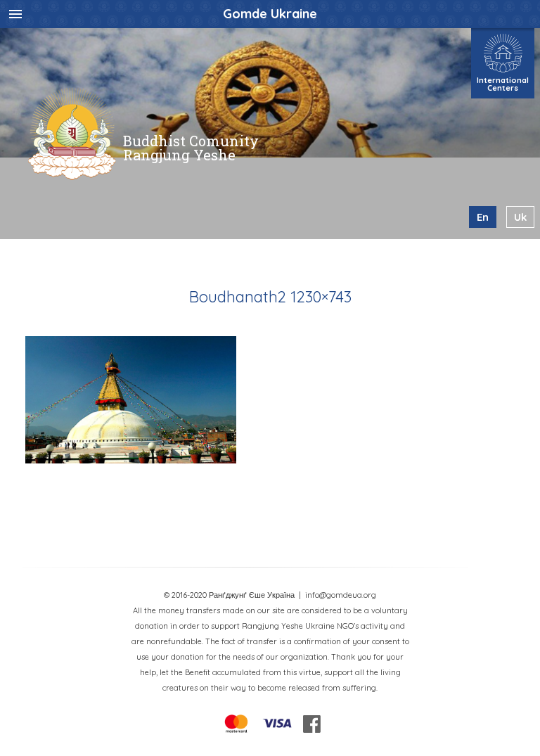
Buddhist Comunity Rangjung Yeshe (191, 148)
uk (520, 217)
